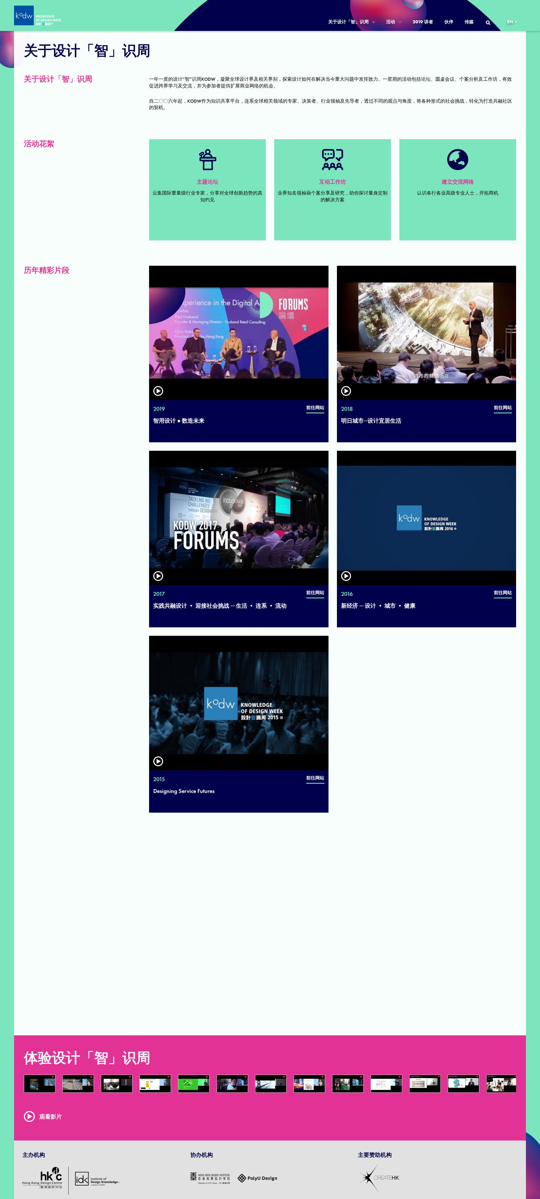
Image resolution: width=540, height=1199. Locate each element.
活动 (390, 22)
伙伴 (448, 22)
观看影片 (50, 1116)
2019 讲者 (423, 22)
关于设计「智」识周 (348, 22)
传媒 (469, 22)
